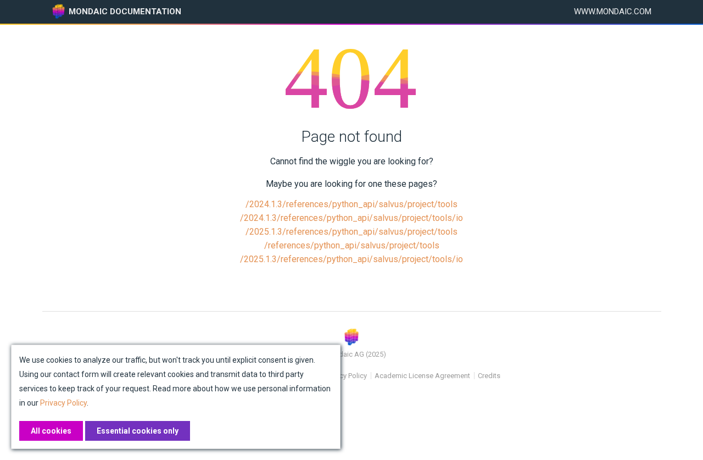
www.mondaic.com (612, 11)
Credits (489, 376)
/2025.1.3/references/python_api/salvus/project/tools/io (351, 259)
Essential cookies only (137, 430)
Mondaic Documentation (125, 11)
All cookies (51, 430)
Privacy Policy (346, 376)
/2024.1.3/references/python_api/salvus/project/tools (351, 204)
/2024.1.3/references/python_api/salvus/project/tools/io (351, 218)
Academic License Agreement (422, 376)
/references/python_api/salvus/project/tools (351, 245)
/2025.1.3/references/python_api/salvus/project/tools (351, 231)
